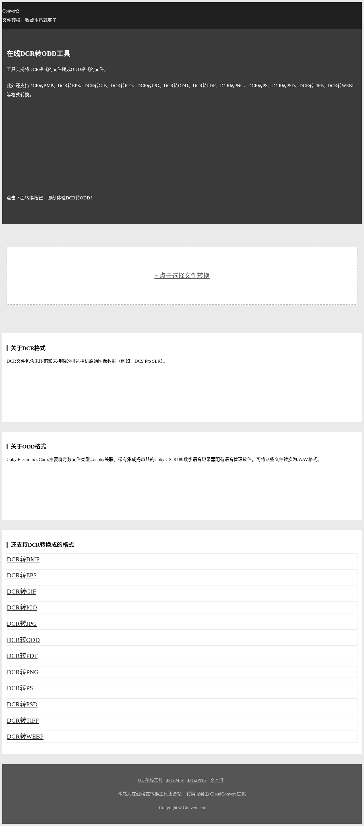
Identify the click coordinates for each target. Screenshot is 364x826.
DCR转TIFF (23, 720)
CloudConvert (223, 794)
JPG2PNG (197, 780)
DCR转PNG (23, 672)
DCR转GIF (21, 591)
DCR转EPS (22, 575)
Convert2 (10, 11)
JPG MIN (175, 780)
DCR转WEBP (25, 736)
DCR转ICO (22, 607)
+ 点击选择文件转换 (182, 275)
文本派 (217, 780)
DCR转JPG (22, 623)
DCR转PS (20, 688)
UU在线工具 (150, 780)
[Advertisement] (182, 146)
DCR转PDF (22, 655)
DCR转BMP (23, 559)
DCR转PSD (22, 704)
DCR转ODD (23, 639)
